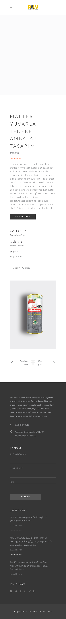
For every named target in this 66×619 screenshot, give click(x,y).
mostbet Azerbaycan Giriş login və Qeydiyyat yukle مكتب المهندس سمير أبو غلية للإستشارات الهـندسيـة (31, 541)
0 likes (15, 268)
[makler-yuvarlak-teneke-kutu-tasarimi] (33, 315)
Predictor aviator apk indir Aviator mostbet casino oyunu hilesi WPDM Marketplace (29, 566)
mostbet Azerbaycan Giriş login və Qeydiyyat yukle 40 (28, 519)
